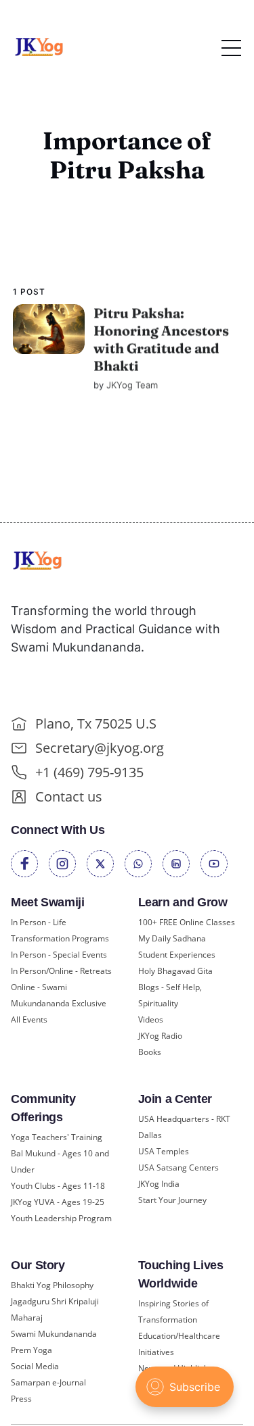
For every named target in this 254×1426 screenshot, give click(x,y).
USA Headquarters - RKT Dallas (184, 1127)
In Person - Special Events (59, 954)
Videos (150, 1019)
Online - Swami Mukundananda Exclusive (58, 995)
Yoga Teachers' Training (56, 1137)
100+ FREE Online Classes (186, 922)
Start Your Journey (172, 1200)
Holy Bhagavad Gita (175, 971)
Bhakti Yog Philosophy (52, 1285)
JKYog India (158, 1183)
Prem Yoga (31, 1350)
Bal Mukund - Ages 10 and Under (60, 1161)
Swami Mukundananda (54, 1333)
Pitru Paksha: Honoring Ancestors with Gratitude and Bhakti (161, 339)
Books (149, 1052)
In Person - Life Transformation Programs (60, 930)
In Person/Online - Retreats (61, 971)
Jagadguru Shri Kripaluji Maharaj (55, 1309)
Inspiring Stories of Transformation (173, 1311)
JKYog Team (132, 384)
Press (21, 1398)
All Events (29, 1019)
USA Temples (163, 1151)
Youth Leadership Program (61, 1218)
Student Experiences (176, 954)
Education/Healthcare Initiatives (179, 1344)
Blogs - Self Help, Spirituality (170, 995)
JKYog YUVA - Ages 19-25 (57, 1202)
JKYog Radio (160, 1035)
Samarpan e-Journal (48, 1382)
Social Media (35, 1366)
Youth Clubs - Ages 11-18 (58, 1185)
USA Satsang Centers (178, 1167)
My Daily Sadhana (172, 938)
